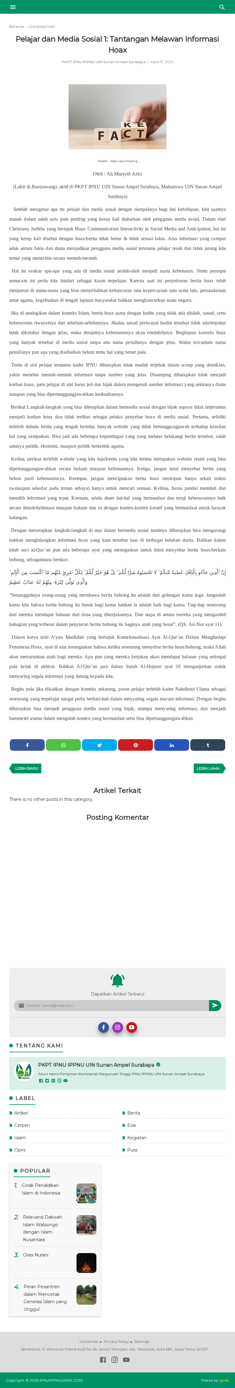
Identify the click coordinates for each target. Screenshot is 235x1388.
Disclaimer (89, 1341)
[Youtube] (131, 1027)
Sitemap (141, 1341)
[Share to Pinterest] (135, 745)
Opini (19, 1150)
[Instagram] (117, 1027)
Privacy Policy (116, 1341)
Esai (131, 1125)
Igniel (224, 1380)
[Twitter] (47, 1081)
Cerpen (22, 1125)
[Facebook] (103, 1027)
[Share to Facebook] (27, 745)
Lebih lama (208, 768)
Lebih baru (26, 768)
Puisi (132, 1150)
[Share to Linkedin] (171, 745)
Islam (20, 1137)
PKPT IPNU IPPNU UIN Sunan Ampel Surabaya (104, 62)
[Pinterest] (53, 1081)
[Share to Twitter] (99, 745)
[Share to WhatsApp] (63, 745)
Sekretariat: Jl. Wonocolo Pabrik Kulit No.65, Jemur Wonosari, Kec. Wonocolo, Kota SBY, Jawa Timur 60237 (114, 1349)
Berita (133, 1113)
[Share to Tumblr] (207, 745)
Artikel (21, 1113)
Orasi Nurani (35, 1255)
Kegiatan (137, 1137)
